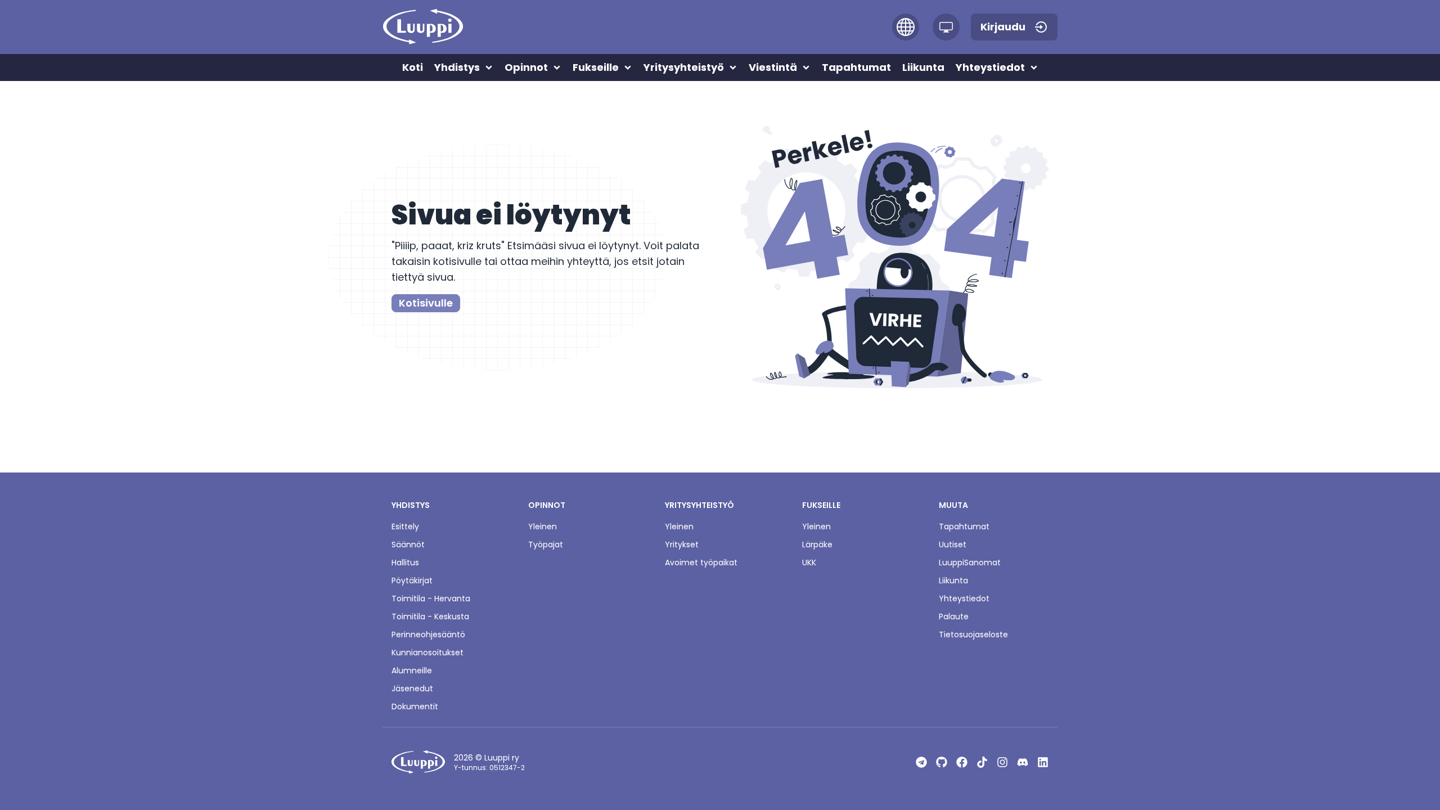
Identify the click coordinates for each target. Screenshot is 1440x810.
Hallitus (405, 562)
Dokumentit (415, 706)
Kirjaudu (1002, 27)
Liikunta (953, 580)
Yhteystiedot (964, 598)
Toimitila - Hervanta (431, 598)
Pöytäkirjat (412, 580)
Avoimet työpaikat (701, 562)
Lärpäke (817, 544)
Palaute (954, 616)
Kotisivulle (426, 303)
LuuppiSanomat (970, 562)
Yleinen (542, 526)
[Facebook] (962, 762)
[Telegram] (921, 762)
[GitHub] (941, 762)
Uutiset (952, 544)
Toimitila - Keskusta (430, 616)
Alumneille (412, 670)
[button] (905, 27)
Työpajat (545, 544)
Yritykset (682, 544)
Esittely (405, 526)
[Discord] (1022, 762)
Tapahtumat (964, 526)
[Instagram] (1002, 762)
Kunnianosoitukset (428, 652)
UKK (809, 562)
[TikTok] (982, 762)
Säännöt (408, 544)
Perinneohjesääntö (428, 634)
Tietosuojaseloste (973, 634)
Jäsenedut (412, 688)
